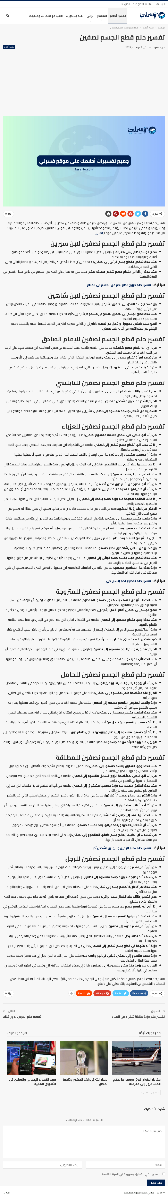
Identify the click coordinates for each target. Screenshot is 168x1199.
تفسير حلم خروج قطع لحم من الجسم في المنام (119, 285)
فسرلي (98, 233)
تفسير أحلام (118, 15)
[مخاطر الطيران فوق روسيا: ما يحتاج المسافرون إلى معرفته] (136, 1058)
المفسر (102, 15)
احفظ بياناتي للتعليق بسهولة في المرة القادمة (131, 1174)
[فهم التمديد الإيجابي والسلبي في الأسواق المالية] (31, 1058)
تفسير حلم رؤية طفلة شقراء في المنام (138, 1017)
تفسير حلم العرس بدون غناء (22, 1017)
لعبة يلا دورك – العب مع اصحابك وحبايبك (56, 15)
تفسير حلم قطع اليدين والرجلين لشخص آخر (122, 848)
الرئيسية (160, 3)
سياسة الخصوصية (143, 3)
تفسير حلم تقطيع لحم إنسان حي (128, 581)
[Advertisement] (84, 81)
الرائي (90, 15)
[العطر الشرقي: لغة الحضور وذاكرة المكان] (84, 1058)
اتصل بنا (125, 3)
